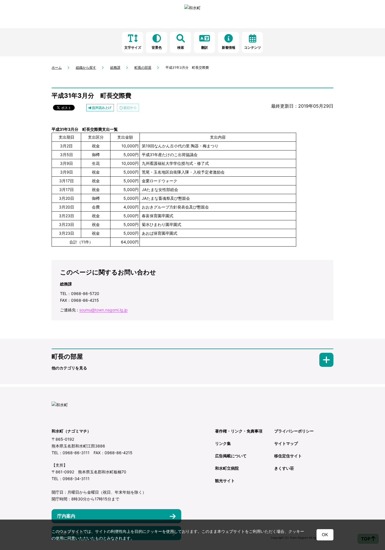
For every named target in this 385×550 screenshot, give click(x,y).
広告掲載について (231, 455)
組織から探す (86, 67)
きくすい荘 (284, 468)
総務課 (115, 67)
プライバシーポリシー (294, 431)
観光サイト (225, 480)
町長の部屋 (142, 67)
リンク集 (223, 443)
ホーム (57, 67)
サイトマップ (286, 443)
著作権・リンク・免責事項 (238, 431)
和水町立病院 (227, 468)
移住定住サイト (288, 455)
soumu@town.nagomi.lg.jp (103, 309)
